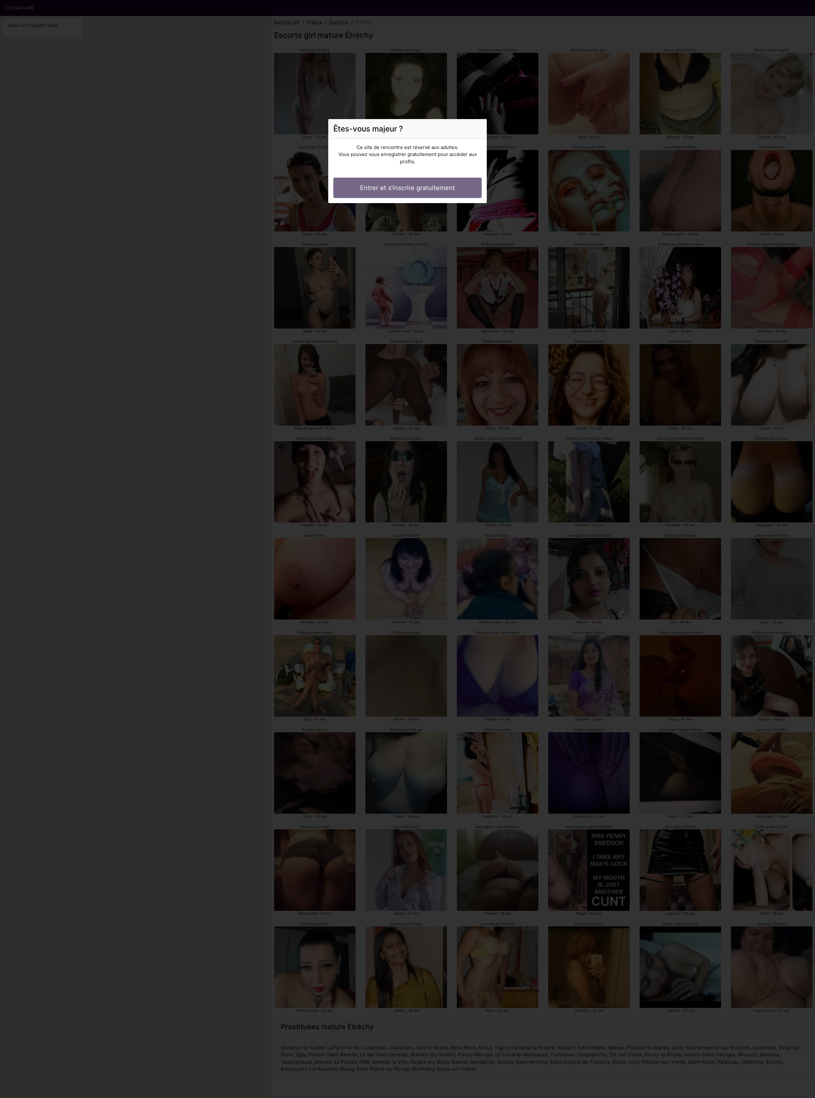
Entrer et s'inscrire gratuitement (407, 188)
